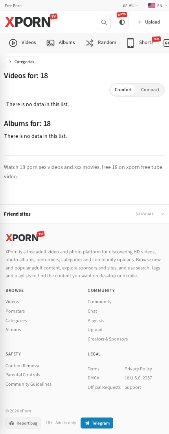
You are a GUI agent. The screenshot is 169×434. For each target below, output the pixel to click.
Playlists (96, 320)
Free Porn (13, 6)
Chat (92, 311)
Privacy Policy (138, 369)
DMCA (93, 378)
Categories (24, 62)
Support (133, 387)
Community (100, 301)
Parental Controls (23, 375)
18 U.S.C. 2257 (138, 378)
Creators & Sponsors (108, 339)
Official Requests (104, 387)
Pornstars (15, 311)
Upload (95, 329)
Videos (12, 301)
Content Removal (23, 366)
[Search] (104, 22)
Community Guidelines (28, 384)
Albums (13, 329)
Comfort (123, 89)
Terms (93, 369)
